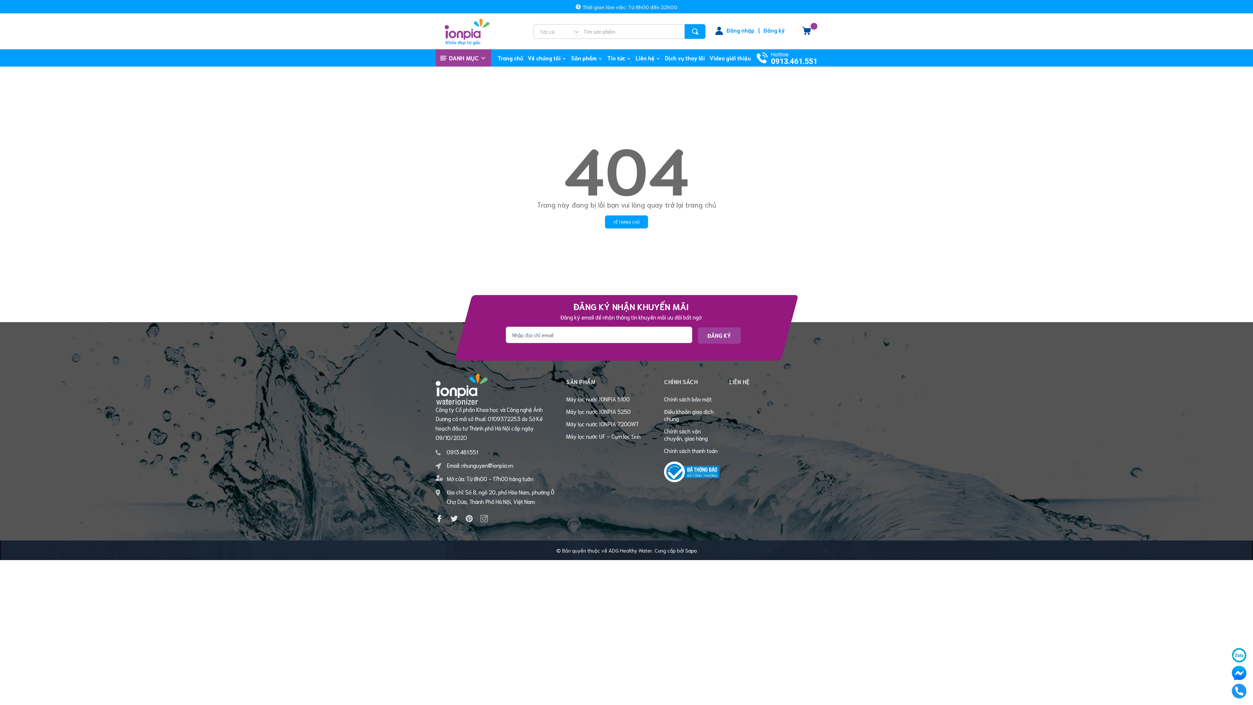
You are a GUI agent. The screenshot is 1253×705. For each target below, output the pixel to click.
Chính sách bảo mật (688, 398)
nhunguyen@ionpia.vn (487, 465)
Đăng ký (774, 30)
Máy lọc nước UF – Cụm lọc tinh (603, 436)
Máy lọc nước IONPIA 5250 (598, 411)
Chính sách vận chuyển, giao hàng (686, 434)
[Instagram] (484, 518)
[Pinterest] (469, 518)
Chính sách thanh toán (691, 450)
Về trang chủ (626, 221)
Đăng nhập (740, 30)
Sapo (691, 550)
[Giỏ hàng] (806, 33)
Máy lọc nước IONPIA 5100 (598, 398)
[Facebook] (439, 518)
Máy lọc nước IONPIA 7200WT (602, 423)
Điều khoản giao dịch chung (689, 415)
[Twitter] (454, 518)
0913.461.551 (794, 61)
